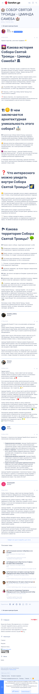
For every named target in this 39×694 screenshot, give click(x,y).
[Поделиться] (34, 38)
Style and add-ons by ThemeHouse (10, 668)
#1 (37, 37)
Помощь (21, 678)
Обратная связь (5, 646)
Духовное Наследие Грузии (17, 554)
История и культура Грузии (21, 583)
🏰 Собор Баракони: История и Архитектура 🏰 (20, 582)
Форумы (3, 643)
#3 (37, 368)
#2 (37, 321)
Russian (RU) (6, 673)
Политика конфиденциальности (9, 678)
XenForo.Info (13, 669)
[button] (2, 2)
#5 (37, 490)
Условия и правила (16, 676)
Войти (2, 660)
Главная (3, 640)
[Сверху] (31, 678)
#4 (37, 434)
